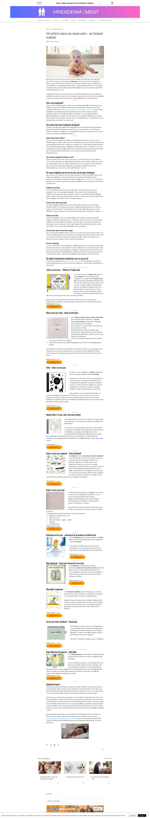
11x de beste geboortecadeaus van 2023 (75, 777)
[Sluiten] (148, 815)
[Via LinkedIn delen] (54, 745)
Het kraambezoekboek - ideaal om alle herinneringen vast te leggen (49, 778)
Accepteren (142, 815)
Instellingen (133, 815)
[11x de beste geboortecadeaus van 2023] (75, 767)
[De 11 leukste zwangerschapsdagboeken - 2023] (100, 767)
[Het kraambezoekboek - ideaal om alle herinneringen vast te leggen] (49, 767)
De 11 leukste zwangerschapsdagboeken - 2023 (100, 778)
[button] (56, 20)
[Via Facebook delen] (47, 745)
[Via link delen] (58, 745)
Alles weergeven (108, 758)
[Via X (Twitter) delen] (50, 745)
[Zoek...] (112, 3)
